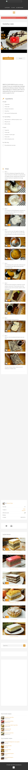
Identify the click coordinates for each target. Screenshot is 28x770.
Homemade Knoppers (9, 753)
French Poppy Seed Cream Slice (14, 552)
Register (8, 7)
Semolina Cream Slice (14, 585)
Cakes (24, 508)
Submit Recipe (20, 7)
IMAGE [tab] (20, 58)
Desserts (23, 510)
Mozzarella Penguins (9, 757)
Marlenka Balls (8, 749)
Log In (13, 7)
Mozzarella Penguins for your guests (12, 741)
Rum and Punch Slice (14, 568)
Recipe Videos (10, 503)
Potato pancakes (8, 745)
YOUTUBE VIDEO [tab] (8, 58)
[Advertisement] (14, 74)
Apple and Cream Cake (14, 602)
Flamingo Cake (8, 728)
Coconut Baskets (14, 619)
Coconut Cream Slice (14, 636)
